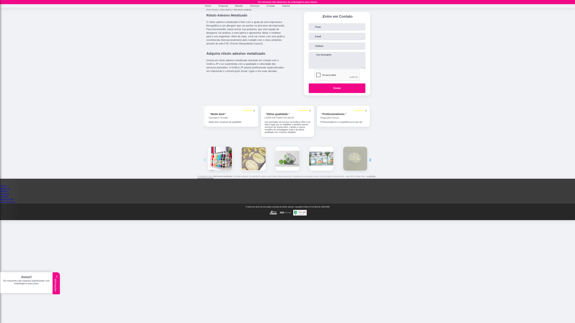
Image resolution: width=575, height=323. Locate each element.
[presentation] (205, 159)
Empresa (223, 6)
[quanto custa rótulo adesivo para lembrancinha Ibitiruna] (321, 159)
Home (208, 6)
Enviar (337, 88)
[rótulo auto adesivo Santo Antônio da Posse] (220, 159)
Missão (239, 6)
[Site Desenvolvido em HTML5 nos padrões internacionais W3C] (285, 213)
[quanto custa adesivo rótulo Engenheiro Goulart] (287, 159)
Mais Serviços (7, 202)
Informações (55, 285)
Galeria (286, 6)
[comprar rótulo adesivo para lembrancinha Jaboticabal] (254, 159)
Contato (271, 6)
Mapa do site (7, 199)
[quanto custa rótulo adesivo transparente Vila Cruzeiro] (355, 159)
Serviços (254, 6)
